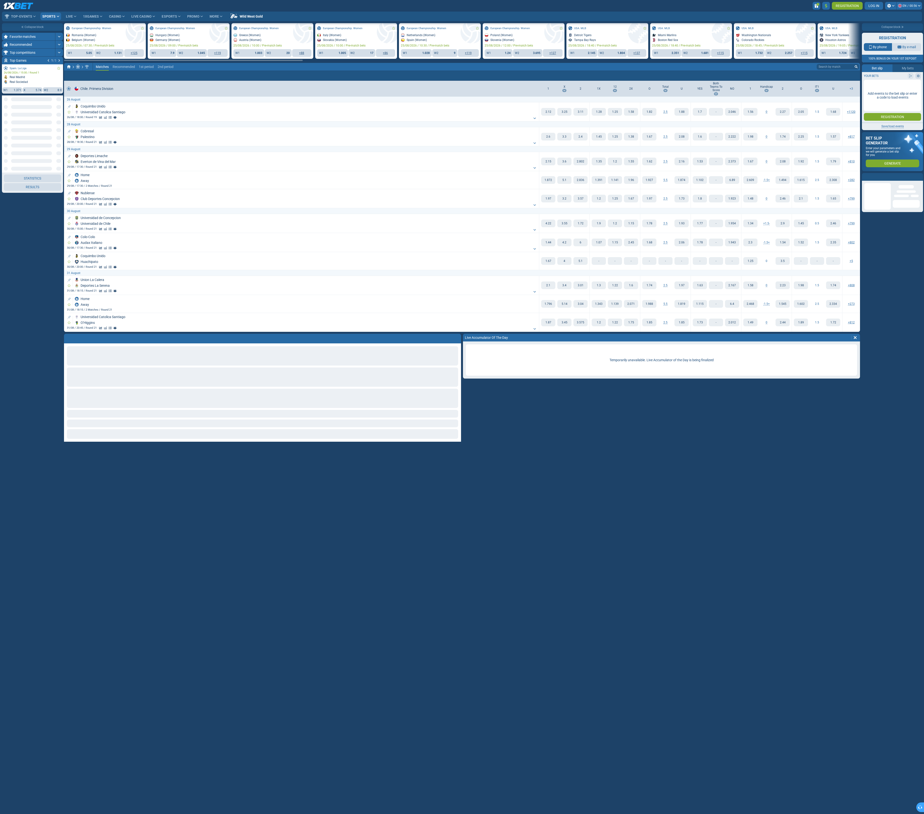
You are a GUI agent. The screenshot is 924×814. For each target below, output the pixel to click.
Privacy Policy (878, 86)
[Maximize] (59, 36)
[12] (615, 112)
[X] (564, 112)
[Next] (59, 60)
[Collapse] (59, 133)
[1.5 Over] (801, 112)
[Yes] (700, 112)
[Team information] (115, 117)
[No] (732, 112)
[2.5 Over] (801, 180)
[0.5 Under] (833, 223)
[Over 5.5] (649, 180)
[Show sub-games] (59, 725)
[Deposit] (826, 6)
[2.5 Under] (833, 180)
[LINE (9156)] (69, 67)
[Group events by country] (59, 117)
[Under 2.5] (681, 112)
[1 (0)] (750, 112)
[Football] (78, 67)
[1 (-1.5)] (750, 180)
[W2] (580, 112)
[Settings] (890, 6)
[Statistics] (101, 117)
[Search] (856, 67)
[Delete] (855, 337)
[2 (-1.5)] (783, 223)
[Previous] (48, 60)
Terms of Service (898, 86)
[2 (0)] (783, 112)
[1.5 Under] (833, 112)
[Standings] (110, 117)
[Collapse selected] (53, 117)
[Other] (842, 76)
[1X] (599, 112)
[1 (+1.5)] (750, 223)
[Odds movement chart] (105, 117)
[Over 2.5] (649, 112)
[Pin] (69, 107)
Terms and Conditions (895, 93)
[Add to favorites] (58, 68)
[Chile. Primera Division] (87, 67)
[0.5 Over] (801, 223)
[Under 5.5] (681, 180)
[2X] (631, 112)
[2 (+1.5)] (783, 180)
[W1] (548, 112)
